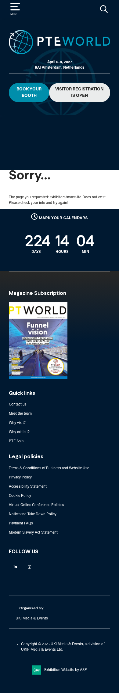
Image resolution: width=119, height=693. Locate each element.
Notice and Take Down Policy (32, 514)
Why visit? (17, 423)
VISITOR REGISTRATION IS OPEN (79, 92)
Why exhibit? (19, 432)
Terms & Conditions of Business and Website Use (49, 468)
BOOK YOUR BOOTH (28, 92)
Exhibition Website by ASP (65, 670)
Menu (14, 14)
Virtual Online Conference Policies (36, 505)
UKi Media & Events (32, 618)
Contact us (18, 404)
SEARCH (104, 9)
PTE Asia (16, 441)
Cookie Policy (20, 496)
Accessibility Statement (28, 487)
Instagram (29, 566)
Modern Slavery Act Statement (33, 533)
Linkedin (15, 566)
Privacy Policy (20, 477)
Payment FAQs (21, 523)
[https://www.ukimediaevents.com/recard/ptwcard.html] (38, 378)
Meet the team (20, 414)
